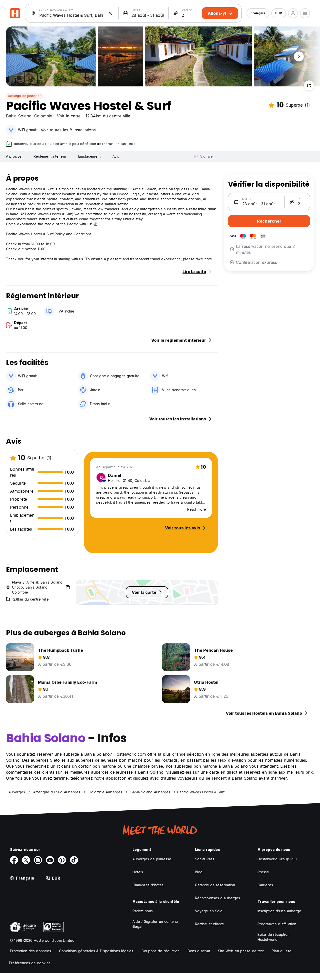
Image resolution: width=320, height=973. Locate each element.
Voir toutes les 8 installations (68, 129)
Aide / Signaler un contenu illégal (155, 924)
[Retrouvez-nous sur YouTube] (50, 860)
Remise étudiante (209, 924)
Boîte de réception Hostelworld (274, 937)
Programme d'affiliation (277, 924)
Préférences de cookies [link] (29, 963)
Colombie (43, 115)
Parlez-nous (142, 911)
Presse (263, 872)
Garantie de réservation (215, 885)
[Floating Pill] (299, 56)
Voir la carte (68, 115)
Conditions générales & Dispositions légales (96, 951)
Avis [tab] (115, 156)
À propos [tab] (14, 156)
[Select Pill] (293, 13)
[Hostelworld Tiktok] (74, 860)
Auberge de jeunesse (25, 96)
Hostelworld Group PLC (277, 859)
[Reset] (110, 13)
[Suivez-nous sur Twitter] (26, 860)
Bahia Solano (19, 115)
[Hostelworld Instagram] (38, 860)
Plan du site (282, 951)
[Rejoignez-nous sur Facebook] (14, 860)
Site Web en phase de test (241, 951)
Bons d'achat (199, 951)
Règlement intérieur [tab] (50, 156)
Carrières (265, 885)
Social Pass (204, 859)
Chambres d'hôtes (148, 885)
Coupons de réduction (161, 951)
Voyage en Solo (208, 911)
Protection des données (30, 951)
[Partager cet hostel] (309, 85)
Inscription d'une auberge (280, 911)
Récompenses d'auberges (217, 898)
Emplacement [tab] (89, 156)
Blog (198, 872)
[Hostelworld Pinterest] (62, 860)
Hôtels (137, 872)
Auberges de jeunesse (151, 859)
